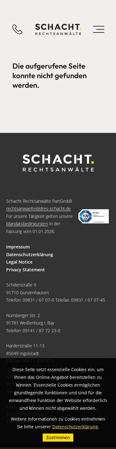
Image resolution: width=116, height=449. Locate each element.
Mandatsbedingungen (27, 224)
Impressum (18, 247)
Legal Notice (19, 262)
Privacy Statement (25, 270)
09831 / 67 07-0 (38, 300)
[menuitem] (58, 247)
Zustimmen (58, 437)
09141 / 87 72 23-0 (41, 330)
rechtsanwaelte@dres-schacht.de (38, 208)
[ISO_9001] (93, 216)
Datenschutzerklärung (29, 254)
